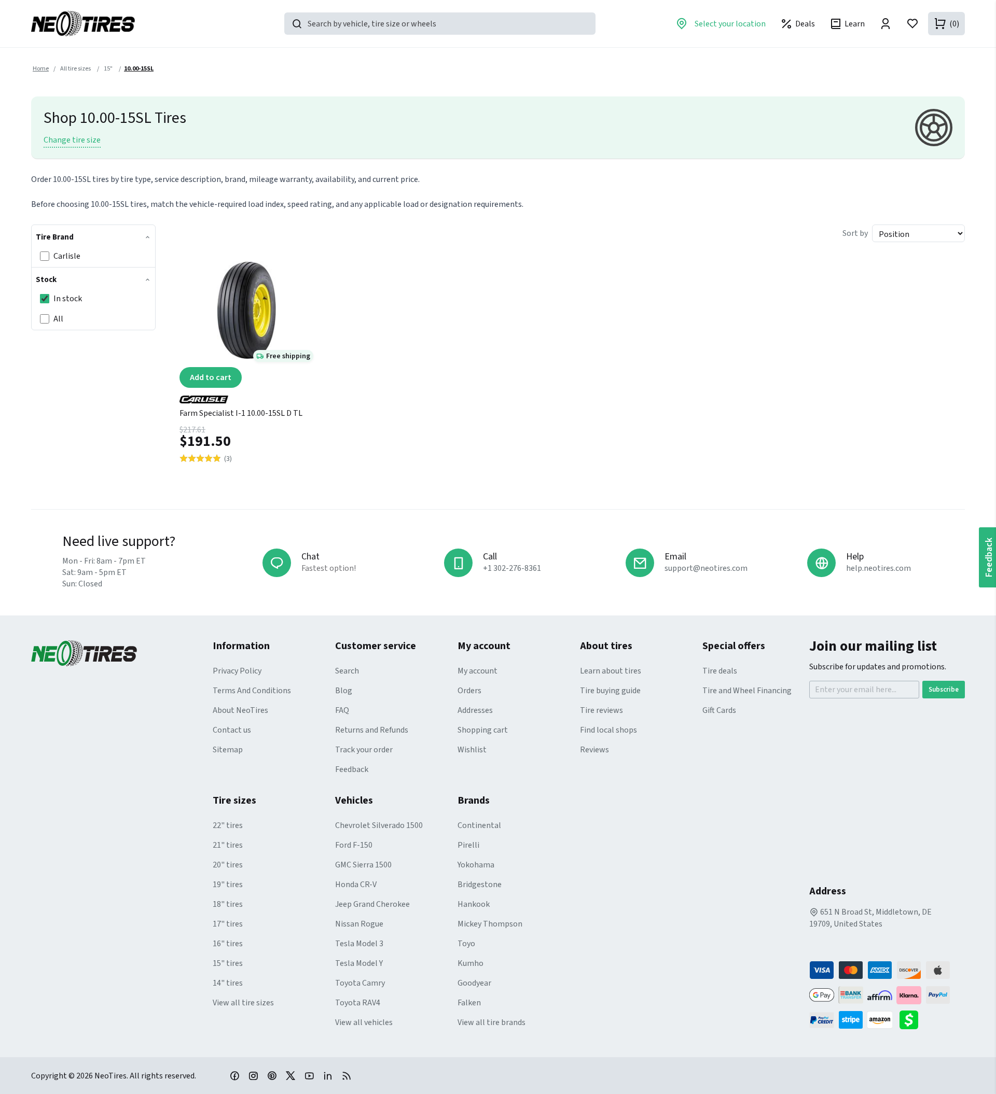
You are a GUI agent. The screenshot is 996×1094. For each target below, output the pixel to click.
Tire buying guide (610, 690)
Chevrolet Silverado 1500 (379, 825)
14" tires (228, 983)
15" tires (228, 963)
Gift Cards (719, 710)
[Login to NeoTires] (885, 23)
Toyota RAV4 (357, 1002)
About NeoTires (240, 710)
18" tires (228, 904)
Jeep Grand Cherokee (372, 904)
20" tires (228, 865)
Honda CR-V (356, 884)
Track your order (364, 749)
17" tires (228, 924)
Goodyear (474, 983)
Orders (469, 690)
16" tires (228, 943)
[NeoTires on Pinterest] (272, 1075)
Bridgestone (480, 884)
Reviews (594, 749)
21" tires (228, 845)
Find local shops (608, 730)
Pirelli (468, 845)
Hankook (474, 904)
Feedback (351, 769)
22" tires (228, 825)
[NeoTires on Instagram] (253, 1075)
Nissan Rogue (359, 924)
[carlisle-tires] (246, 395)
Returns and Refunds (371, 730)
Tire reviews (601, 710)
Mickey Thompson (490, 924)
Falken (469, 1002)
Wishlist (472, 749)
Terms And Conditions (252, 690)
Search (347, 671)
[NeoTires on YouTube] (309, 1075)
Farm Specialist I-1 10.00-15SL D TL (240, 413)
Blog (343, 690)
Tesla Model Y (359, 963)
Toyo (466, 943)
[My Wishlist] (912, 23)
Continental (479, 825)
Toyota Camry (360, 983)
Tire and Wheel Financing (747, 690)
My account (477, 671)
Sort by (855, 233)
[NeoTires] (122, 653)
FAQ (342, 710)
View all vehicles (364, 1022)
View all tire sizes (243, 1002)
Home (41, 68)
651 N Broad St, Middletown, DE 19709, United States (870, 918)
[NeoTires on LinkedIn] (328, 1075)
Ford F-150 (353, 845)
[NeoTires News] (346, 1075)
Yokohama (476, 865)
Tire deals (719, 671)
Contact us (232, 730)
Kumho (470, 963)
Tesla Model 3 (359, 943)
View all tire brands (491, 1022)
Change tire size (72, 140)
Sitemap (228, 749)
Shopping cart (483, 730)
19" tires (228, 884)
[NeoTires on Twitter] (290, 1075)
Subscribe (944, 689)
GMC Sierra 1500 (363, 865)
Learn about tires (610, 671)
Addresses (475, 710)
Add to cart (210, 377)
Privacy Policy (237, 671)
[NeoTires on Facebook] (234, 1075)
